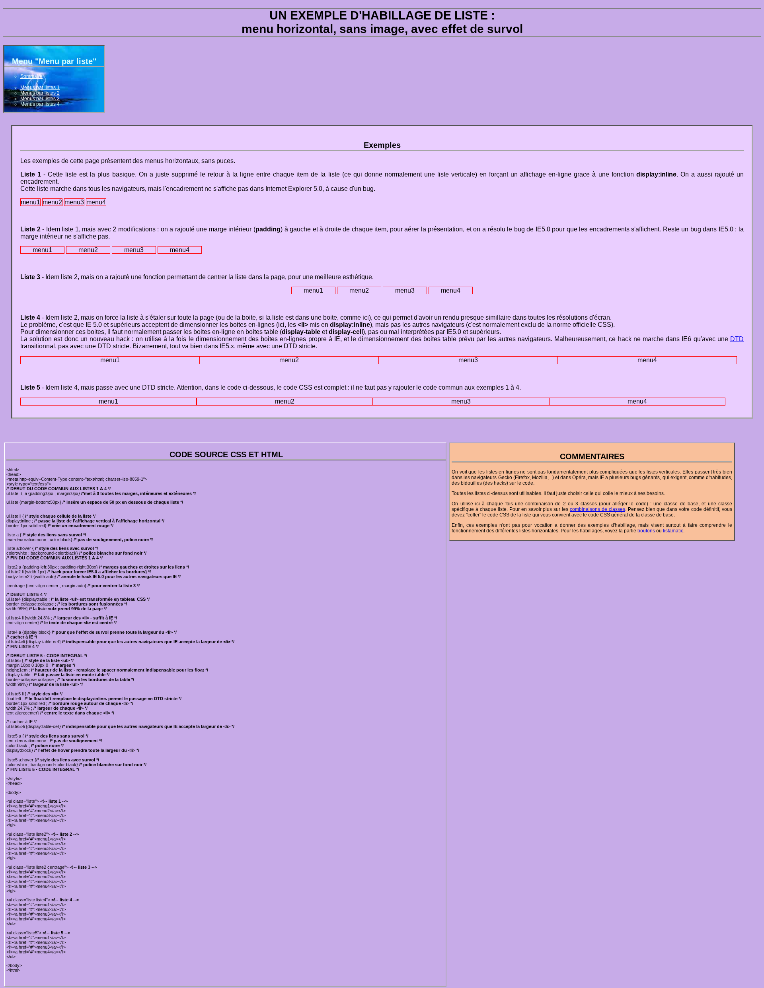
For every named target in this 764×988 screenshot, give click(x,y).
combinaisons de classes (597, 509)
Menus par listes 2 (40, 93)
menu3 (74, 202)
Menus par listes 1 (40, 87)
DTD (737, 339)
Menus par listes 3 (40, 98)
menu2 (52, 202)
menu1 (30, 202)
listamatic (673, 531)
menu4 (96, 202)
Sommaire (31, 76)
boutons (646, 531)
